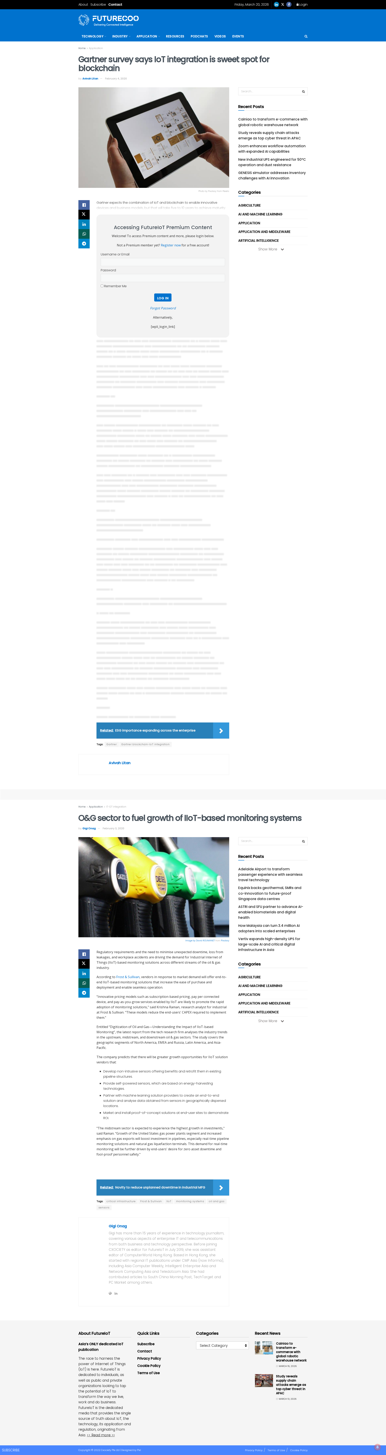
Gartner (112, 744)
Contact (115, 4)
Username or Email (115, 254)
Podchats (199, 36)
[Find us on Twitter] (282, 4)
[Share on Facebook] (84, 205)
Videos (220, 36)
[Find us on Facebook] (289, 4)
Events (238, 36)
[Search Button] (306, 36)
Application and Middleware (264, 231)
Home (82, 48)
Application (147, 36)
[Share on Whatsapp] (84, 234)
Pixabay (225, 940)
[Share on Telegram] (84, 243)
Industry (120, 36)
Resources (175, 36)
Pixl (139, 1450)
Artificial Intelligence (258, 240)
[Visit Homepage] (108, 20)
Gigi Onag (89, 828)
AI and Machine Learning (260, 214)
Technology (92, 36)
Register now (171, 245)
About (83, 4)
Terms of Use (148, 1373)
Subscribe (98, 4)
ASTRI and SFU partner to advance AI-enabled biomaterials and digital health (270, 912)
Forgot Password (163, 308)
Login (303, 4)
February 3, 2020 (113, 828)
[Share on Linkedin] (84, 224)
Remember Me (115, 286)
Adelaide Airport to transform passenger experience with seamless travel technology (270, 874)
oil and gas (217, 1201)
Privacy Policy (149, 1358)
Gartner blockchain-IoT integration (145, 744)
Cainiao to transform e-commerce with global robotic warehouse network (291, 1351)
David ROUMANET (205, 940)
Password (108, 270)
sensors (104, 1207)
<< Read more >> (101, 1435)
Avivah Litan (90, 78)
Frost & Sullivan (128, 977)
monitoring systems (190, 1201)
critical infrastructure (121, 1201)
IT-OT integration (116, 806)
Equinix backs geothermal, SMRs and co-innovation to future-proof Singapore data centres (269, 893)
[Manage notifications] (377, 1447)
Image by (190, 940)
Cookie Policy (149, 1365)
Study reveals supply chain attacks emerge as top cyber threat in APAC (291, 1384)
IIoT (168, 1201)
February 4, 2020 (116, 78)
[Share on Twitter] (84, 214)
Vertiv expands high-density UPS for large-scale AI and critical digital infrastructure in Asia (269, 944)
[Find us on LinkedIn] (276, 4)
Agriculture (249, 205)
